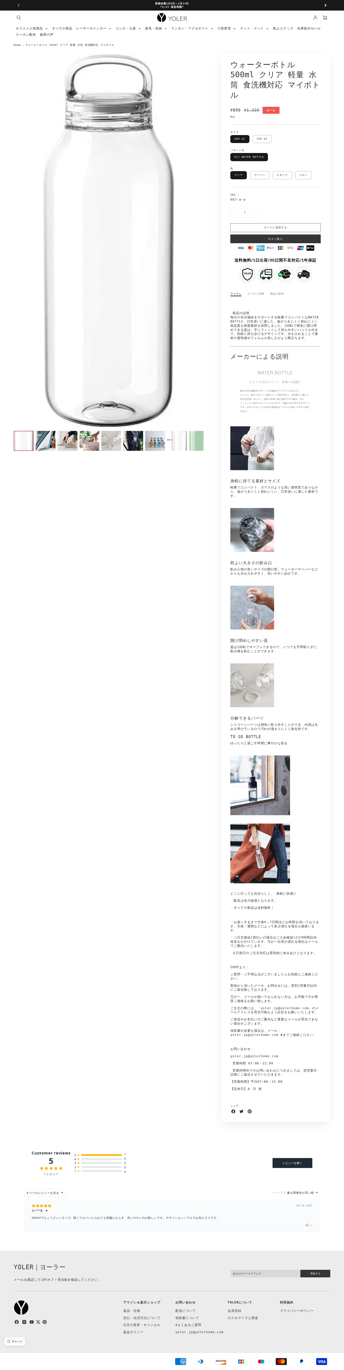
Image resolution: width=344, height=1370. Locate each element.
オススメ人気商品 (29, 28)
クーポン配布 (26, 34)
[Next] (325, 5)
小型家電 (224, 28)
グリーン (259, 175)
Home (17, 44)
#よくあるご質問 (188, 1325)
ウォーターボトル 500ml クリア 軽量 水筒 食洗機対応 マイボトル (69, 44)
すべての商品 (62, 28)
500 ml (262, 138)
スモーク (282, 175)
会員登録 (234, 1311)
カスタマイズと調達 (243, 1318)
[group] (172, 5)
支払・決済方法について (141, 1318)
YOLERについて (240, 1302)
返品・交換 (131, 1311)
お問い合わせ (185, 1302)
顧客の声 (47, 34)
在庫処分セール (309, 28)
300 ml (239, 138)
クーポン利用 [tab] (255, 293)
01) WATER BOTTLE (249, 156)
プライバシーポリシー (297, 1311)
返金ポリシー (133, 1332)
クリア (238, 175)
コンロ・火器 (126, 28)
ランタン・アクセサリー (189, 28)
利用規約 (286, 1302)
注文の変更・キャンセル (141, 1325)
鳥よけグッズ (283, 28)
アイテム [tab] (235, 293)
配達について (185, 1311)
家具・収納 (153, 28)
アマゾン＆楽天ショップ (141, 1302)
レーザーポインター (91, 28)
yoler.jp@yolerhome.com (199, 1332)
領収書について (187, 1318)
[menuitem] (32, 28)
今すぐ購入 (275, 238)
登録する (315, 1273)
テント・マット (252, 28)
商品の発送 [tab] (277, 293)
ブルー (303, 175)
